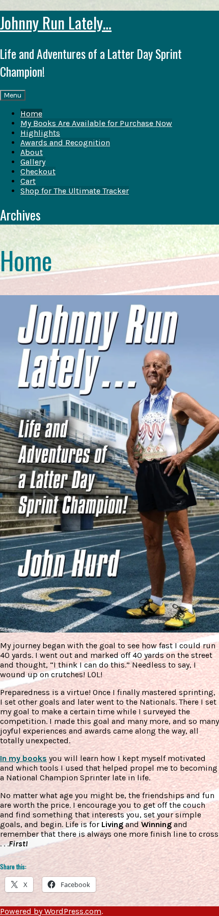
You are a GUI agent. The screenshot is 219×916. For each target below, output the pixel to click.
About (31, 152)
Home (31, 113)
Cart (28, 181)
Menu (12, 95)
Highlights (40, 133)
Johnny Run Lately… (56, 22)
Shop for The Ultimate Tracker (74, 191)
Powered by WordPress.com (50, 911)
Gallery (32, 162)
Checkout (38, 171)
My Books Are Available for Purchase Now (96, 123)
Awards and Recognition (65, 142)
